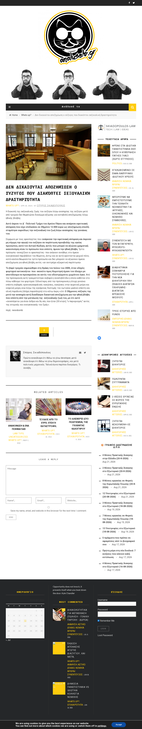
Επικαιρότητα (45, 434)
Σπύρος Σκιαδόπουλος (51, 205)
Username (102, 600)
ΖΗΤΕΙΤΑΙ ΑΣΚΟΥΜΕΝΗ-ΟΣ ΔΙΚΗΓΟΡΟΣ (121, 424)
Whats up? (12, 205)
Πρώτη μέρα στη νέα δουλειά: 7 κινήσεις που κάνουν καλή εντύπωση (118, 554)
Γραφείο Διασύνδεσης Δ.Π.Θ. (118, 446)
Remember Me (106, 620)
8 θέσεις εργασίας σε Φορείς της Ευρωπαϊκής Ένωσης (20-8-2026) (119, 484)
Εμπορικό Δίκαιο (122, 318)
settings (101, 726)
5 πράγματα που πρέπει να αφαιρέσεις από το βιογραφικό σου (118, 541)
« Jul (8, 640)
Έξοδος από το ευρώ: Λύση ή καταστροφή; (49, 422)
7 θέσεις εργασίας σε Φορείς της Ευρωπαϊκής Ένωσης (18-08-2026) (118, 519)
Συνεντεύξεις (119, 258)
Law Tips (18, 433)
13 (25, 620)
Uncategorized (18, 437)
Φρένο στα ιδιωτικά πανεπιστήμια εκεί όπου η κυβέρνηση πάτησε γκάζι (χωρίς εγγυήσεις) (124, 152)
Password (103, 609)
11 (63, 643)
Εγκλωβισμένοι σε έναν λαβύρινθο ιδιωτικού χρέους (123, 173)
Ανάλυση (117, 181)
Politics (117, 163)
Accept (119, 724)
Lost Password (105, 635)
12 (63, 609)
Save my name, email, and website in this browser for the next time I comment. (49, 510)
